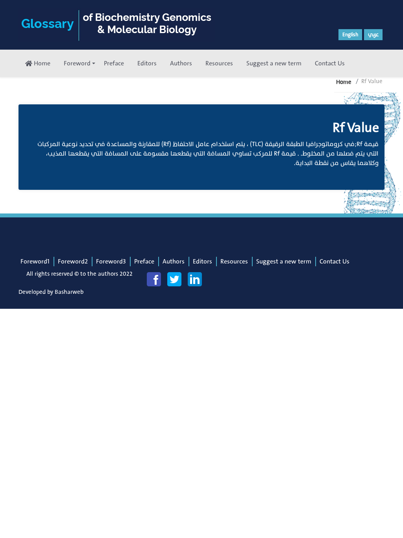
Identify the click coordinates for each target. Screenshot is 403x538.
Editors (147, 63)
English (350, 34)
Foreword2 (73, 261)
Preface (114, 63)
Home (41, 63)
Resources (219, 63)
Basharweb (69, 292)
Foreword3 (111, 261)
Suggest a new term (273, 63)
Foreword (77, 63)
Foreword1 (35, 261)
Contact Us (330, 63)
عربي (373, 34)
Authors (181, 63)
